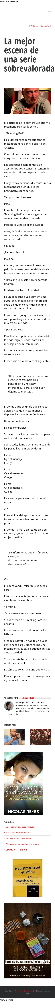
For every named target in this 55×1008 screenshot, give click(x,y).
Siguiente (45, 26)
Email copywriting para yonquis (20, 827)
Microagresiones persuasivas (19, 838)
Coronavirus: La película (16, 849)
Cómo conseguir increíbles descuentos (23, 844)
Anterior (34, 26)
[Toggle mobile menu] (49, 12)
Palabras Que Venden (25, 991)
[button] (6, 737)
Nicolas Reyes (28, 697)
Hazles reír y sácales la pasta (18, 832)
